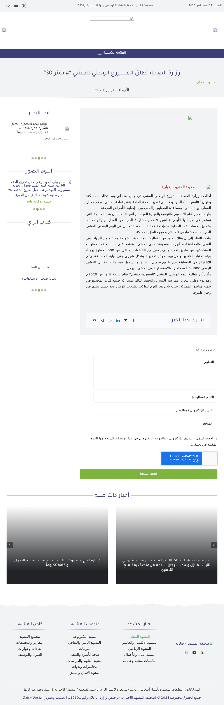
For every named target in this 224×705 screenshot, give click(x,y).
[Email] (94, 321)
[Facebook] (134, 321)
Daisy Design (33, 697)
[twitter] (24, 6)
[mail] (8, 6)
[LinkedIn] (118, 321)
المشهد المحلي (206, 82)
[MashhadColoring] (112, 18)
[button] (45, 158)
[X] (126, 321)
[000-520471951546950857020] (39, 182)
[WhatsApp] (110, 321)
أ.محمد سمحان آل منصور (39, 268)
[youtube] (16, 6)
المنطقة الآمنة (39, 279)
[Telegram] (102, 321)
